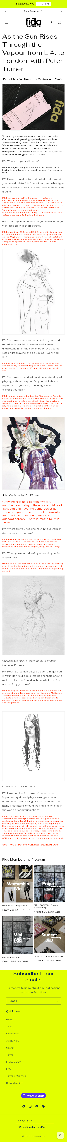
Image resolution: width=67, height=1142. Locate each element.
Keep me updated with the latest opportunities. (36, 575)
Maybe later (33, 598)
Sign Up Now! (33, 587)
